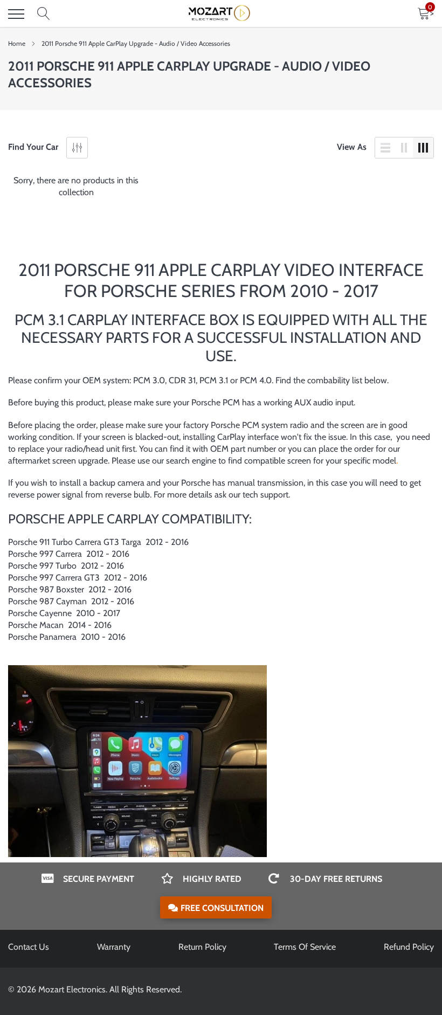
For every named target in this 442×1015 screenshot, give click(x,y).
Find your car (33, 147)
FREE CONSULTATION (222, 908)
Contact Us (28, 947)
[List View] (385, 147)
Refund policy (409, 947)
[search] (43, 14)
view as (352, 147)
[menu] (16, 14)
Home (16, 43)
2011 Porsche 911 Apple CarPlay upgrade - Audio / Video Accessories (136, 43)
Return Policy (202, 947)
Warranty (113, 947)
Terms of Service (305, 947)
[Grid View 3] (423, 147)
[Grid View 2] (404, 147)
